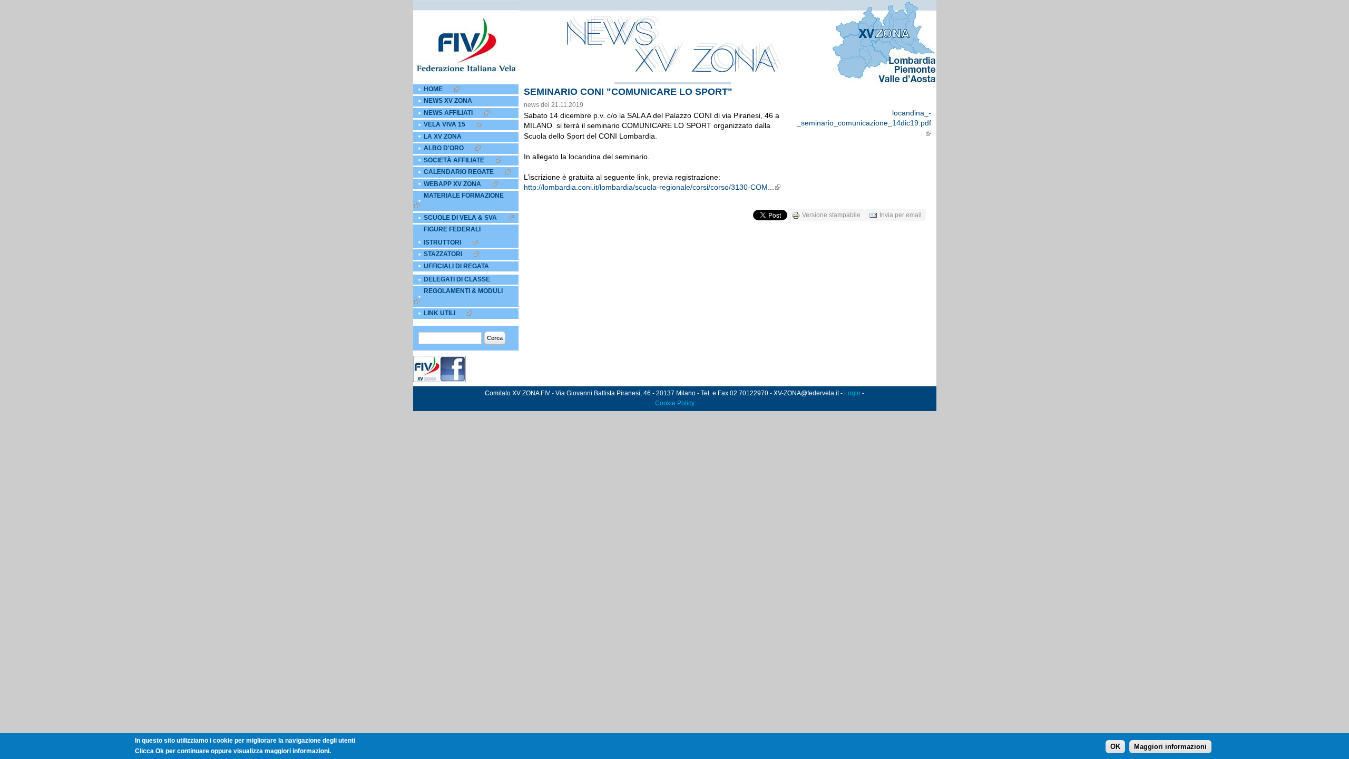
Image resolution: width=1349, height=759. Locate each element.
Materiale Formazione (464, 195)
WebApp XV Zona (452, 184)
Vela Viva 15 (444, 124)
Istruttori (442, 242)
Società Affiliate (454, 160)
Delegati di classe (457, 279)
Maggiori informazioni (1170, 747)
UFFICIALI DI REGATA (456, 266)
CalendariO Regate (459, 172)
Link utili (439, 313)
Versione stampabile (831, 215)
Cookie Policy (675, 403)
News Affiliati (448, 112)
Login (852, 393)
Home (433, 89)
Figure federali (452, 229)
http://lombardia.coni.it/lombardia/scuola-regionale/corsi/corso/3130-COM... (649, 187)
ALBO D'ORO (444, 148)
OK (1115, 747)
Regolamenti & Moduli (463, 291)
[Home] (466, 82)
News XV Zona (448, 100)
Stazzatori (443, 254)
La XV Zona (443, 136)
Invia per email (900, 215)
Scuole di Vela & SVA (460, 217)
